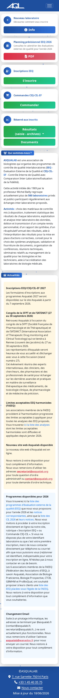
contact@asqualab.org (38, 478)
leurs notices (26, 519)
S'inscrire (29, 81)
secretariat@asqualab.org (32, 471)
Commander (29, 105)
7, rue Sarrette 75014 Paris (30, 677)
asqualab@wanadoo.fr (19, 640)
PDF (31, 56)
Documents (29, 142)
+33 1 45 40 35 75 (30, 682)
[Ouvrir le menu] (49, 5)
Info (32, 30)
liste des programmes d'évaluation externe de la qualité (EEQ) (28, 505)
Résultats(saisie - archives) (28, 131)
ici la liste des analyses (37, 424)
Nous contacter (32, 688)
